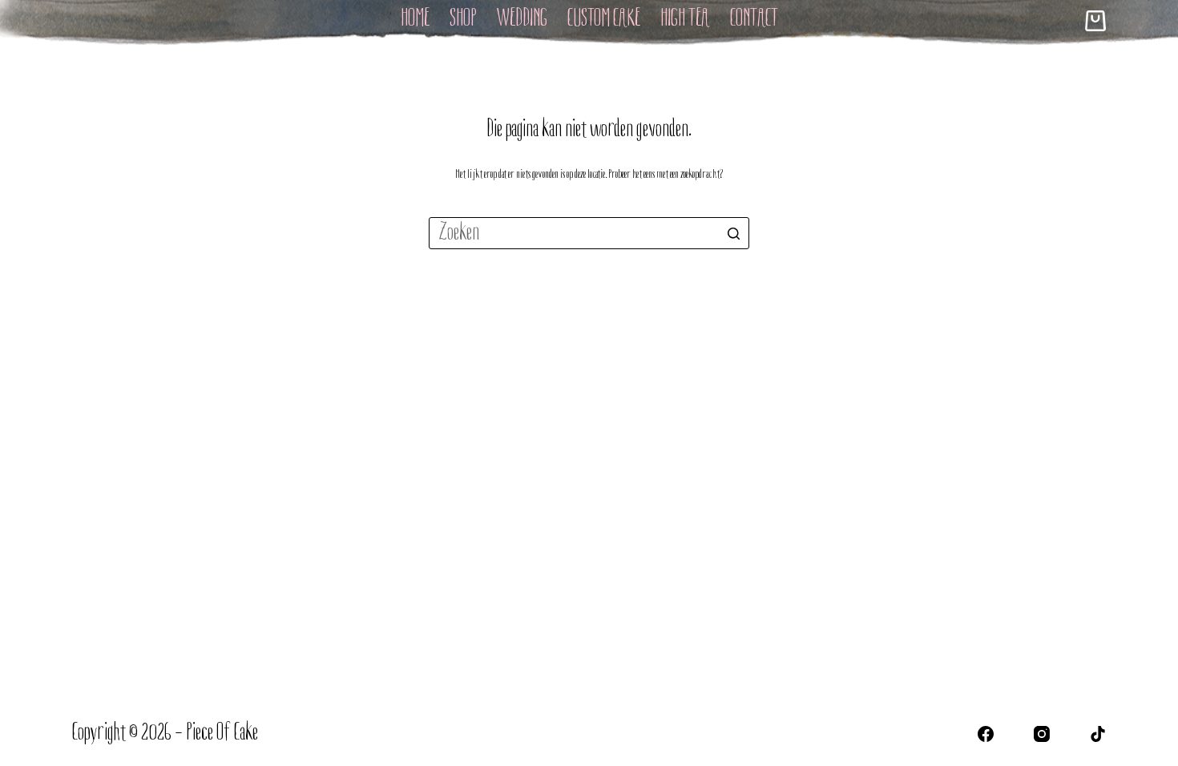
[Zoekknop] (733, 233)
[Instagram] (1042, 734)
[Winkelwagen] (1095, 20)
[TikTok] (1098, 734)
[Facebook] (986, 734)
